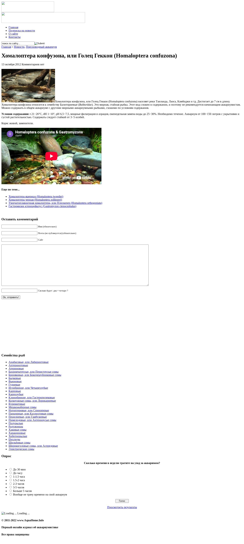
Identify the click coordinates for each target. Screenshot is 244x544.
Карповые (15, 391)
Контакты (15, 36)
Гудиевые (14, 384)
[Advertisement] (28, 327)
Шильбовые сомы (19, 442)
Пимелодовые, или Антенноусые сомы (32, 420)
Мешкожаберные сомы (22, 407)
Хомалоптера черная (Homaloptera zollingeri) (35, 199)
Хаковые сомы (17, 429)
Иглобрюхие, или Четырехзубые (28, 387)
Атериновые (16, 368)
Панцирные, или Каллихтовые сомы (31, 413)
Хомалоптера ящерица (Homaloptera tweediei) (36, 196)
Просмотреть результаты (122, 507)
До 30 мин (19, 469)
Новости (19, 46)
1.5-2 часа (19, 480)
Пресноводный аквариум (41, 46)
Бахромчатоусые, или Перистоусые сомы (34, 371)
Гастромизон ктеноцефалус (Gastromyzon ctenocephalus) (42, 206)
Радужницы (16, 426)
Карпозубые (16, 394)
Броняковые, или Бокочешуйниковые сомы (35, 374)
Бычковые (15, 378)
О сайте (13, 33)
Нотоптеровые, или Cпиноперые (29, 410)
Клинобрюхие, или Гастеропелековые (32, 397)
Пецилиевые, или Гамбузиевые (28, 416)
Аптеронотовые (18, 365)
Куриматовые (17, 403)
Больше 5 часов (22, 490)
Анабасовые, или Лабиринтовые (29, 362)
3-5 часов (18, 487)
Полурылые (16, 423)
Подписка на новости (22, 30)
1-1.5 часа (19, 476)
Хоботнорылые (18, 436)
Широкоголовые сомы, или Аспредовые (33, 445)
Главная (13, 27)
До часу (18, 473)
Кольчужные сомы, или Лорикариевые (32, 400)
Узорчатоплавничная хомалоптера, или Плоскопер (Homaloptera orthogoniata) (55, 202)
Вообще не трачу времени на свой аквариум (40, 494)
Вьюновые (15, 381)
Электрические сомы (21, 449)
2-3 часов (18, 483)
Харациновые (17, 432)
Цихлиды (14, 439)
